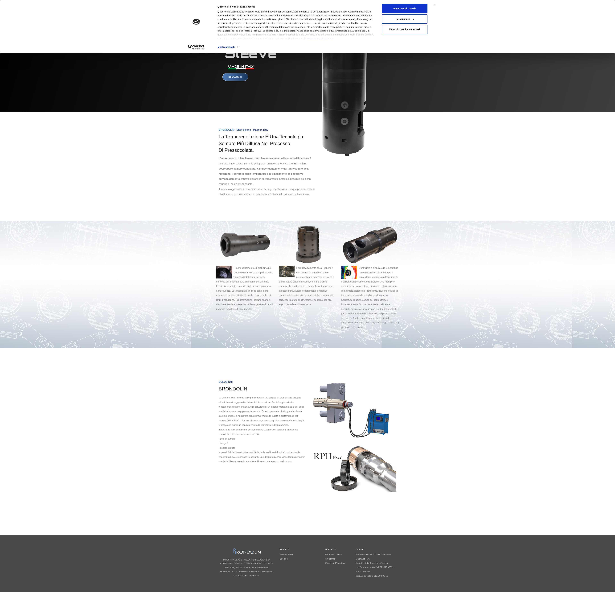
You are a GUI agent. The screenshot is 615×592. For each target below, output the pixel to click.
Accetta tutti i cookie (404, 8)
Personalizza (403, 19)
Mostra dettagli (226, 47)
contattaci (235, 77)
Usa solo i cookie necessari (404, 29)
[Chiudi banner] (434, 5)
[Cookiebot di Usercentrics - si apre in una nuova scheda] (196, 47)
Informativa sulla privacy (319, 38)
